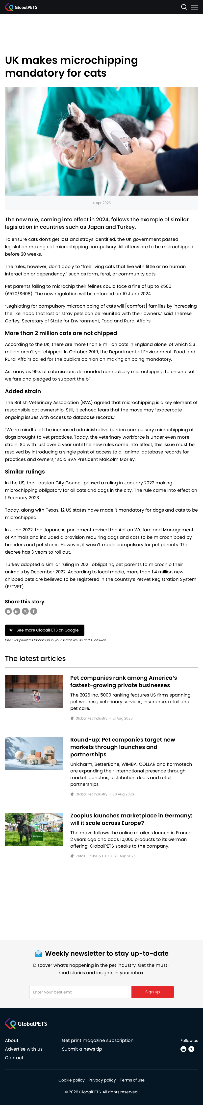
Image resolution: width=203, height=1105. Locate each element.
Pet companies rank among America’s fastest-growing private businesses (123, 681)
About (12, 1040)
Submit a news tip (82, 1049)
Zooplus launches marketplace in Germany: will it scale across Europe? (131, 819)
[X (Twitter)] (191, 1049)
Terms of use (132, 1080)
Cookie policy (71, 1080)
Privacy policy (102, 1080)
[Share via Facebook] (33, 611)
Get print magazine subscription (98, 1040)
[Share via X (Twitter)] (25, 611)
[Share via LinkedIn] (16, 611)
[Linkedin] (183, 1049)
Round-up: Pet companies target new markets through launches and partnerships (122, 747)
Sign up (152, 992)
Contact (14, 1058)
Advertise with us (24, 1049)
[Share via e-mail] (8, 611)
